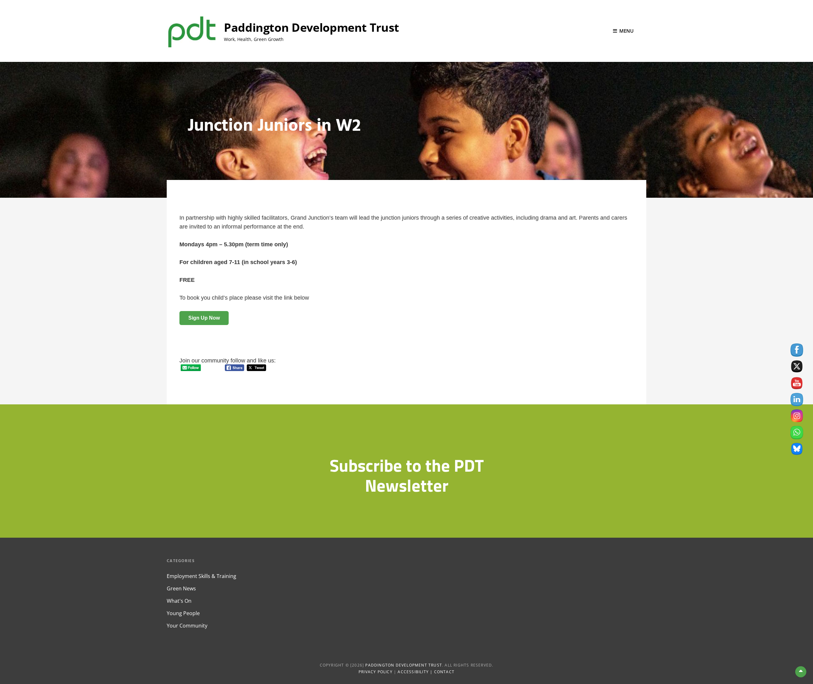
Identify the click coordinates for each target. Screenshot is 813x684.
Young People (183, 613)
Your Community (187, 625)
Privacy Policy (376, 671)
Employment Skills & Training (201, 576)
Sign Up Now (204, 318)
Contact (444, 671)
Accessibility (413, 671)
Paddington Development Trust (311, 27)
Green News (181, 588)
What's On (179, 600)
